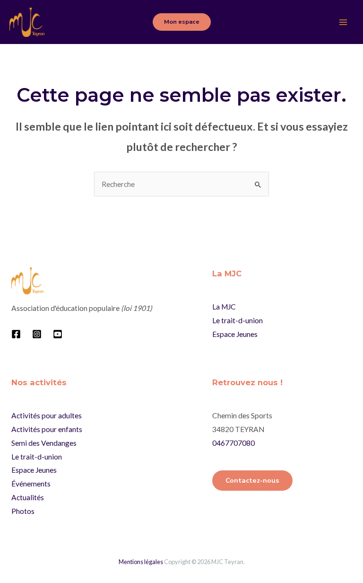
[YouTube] (57, 334)
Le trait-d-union (237, 320)
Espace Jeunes (235, 334)
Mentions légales (141, 561)
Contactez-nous (252, 480)
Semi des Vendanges (44, 443)
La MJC (224, 306)
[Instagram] (37, 334)
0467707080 (233, 443)
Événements (31, 483)
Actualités (27, 497)
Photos (23, 511)
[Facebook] (16, 334)
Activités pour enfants (46, 429)
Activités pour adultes (46, 415)
